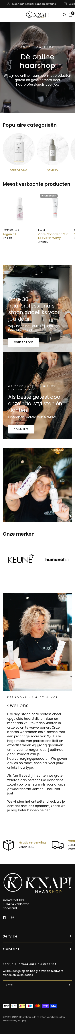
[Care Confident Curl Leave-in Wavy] (55, 209)
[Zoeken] (65, 15)
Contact (11, 949)
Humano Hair (11, 229)
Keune (42, 229)
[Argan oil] (20, 209)
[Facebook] (7, 917)
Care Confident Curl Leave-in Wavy (53, 236)
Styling (52, 170)
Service (10, 936)
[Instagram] (15, 917)
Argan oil (9, 234)
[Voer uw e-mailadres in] (68, 984)
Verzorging (18, 170)
